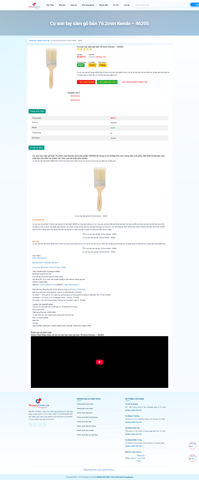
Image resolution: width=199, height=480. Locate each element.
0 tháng (102, 65)
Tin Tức (116, 5)
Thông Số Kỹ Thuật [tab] (37, 111)
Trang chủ (32, 40)
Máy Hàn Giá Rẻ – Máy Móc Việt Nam (45, 263)
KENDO (80, 65)
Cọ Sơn (92, 65)
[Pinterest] (45, 424)
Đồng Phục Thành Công (77, 289)
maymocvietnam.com (47, 285)
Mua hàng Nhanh (88, 5)
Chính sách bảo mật (84, 422)
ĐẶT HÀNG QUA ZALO (107, 82)
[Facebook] (30, 424)
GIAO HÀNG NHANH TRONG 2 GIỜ (134, 82)
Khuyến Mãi (103, 5)
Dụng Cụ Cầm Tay (43, 40)
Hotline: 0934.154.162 (133, 410)
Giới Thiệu (50, 5)
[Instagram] (40, 424)
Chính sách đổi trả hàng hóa (87, 417)
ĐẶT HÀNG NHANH (86, 82)
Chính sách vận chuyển (85, 430)
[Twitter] (35, 424)
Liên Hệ (126, 5)
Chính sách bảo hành (84, 413)
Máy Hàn (62, 5)
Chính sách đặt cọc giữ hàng (87, 435)
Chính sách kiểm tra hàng (86, 426)
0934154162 (75, 96)
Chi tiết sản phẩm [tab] (36, 148)
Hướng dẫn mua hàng (85, 408)
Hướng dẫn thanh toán (85, 404)
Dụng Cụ (74, 5)
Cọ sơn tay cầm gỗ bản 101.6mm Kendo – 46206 (49, 267)
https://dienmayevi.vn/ (39, 258)
